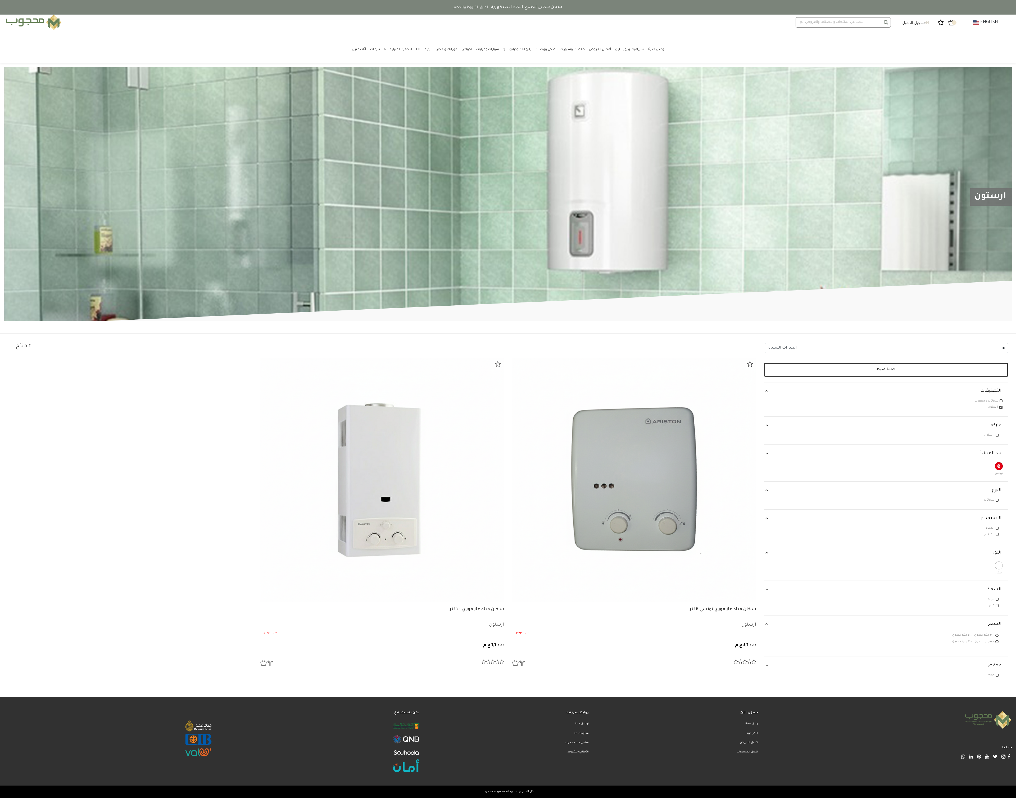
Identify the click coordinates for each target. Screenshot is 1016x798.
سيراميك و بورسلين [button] (629, 49)
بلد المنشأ (990, 453)
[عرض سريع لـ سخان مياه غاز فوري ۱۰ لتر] (263, 662)
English (988, 22)
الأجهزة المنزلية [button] (401, 49)
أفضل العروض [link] (600, 49)
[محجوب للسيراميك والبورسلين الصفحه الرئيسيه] (33, 22)
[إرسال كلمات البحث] (886, 22)
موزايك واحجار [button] (447, 49)
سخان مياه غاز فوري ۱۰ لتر (477, 609)
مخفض (993, 665)
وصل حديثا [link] (656, 49)
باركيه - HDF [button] (424, 49)
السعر (994, 624)
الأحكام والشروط (578, 752)
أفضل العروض (749, 742)
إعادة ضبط (886, 370)
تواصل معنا (582, 724)
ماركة (996, 425)
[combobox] (843, 22)
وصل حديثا (751, 724)
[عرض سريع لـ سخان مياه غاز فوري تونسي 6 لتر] (515, 662)
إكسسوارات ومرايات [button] (490, 49)
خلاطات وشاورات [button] (572, 49)
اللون (996, 552)
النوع (996, 490)
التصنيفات (990, 391)
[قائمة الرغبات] (749, 364)
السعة (994, 589)
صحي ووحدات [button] (546, 49)
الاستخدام (991, 518)
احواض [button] (466, 49)
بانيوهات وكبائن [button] (520, 49)
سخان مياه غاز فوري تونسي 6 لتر (723, 609)
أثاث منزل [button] (359, 49)
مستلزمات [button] (378, 49)
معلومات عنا (581, 733)
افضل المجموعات (747, 752)
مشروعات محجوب (577, 742)
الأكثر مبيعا (752, 733)
